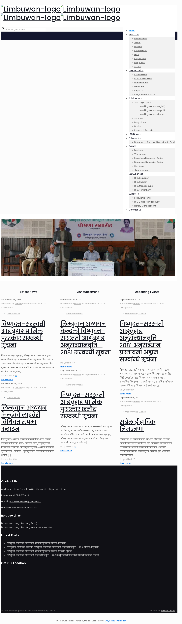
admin (18, 303)
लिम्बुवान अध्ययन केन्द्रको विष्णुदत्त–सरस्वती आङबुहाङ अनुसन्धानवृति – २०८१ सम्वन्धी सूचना (85, 338)
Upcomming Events (135, 313)
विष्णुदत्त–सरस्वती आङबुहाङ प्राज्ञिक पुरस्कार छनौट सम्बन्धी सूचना (82, 405)
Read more (7, 379)
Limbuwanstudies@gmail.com (25, 501)
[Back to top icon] (4, 617)
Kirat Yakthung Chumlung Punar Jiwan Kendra (28, 527)
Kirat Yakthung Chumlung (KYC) (20, 523)
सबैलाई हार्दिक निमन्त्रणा (137, 425)
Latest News (13, 313)
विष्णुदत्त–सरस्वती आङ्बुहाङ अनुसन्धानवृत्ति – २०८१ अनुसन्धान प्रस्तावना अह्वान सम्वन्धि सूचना (142, 341)
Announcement (74, 313)
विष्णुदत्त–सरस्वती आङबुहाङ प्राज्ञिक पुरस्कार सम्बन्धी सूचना (23, 334)
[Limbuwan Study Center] (60, 13)
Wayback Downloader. (115, 620)
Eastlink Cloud (168, 610)
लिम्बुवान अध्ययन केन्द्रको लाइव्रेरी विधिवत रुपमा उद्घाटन (24, 418)
